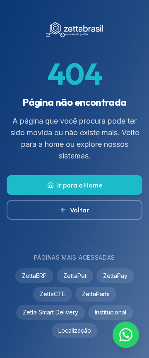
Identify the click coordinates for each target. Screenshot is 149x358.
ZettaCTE (52, 293)
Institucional (110, 312)
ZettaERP (34, 275)
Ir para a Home (79, 185)
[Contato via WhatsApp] (126, 334)
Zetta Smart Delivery (50, 312)
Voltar (79, 210)
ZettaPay (115, 275)
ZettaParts (96, 293)
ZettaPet (75, 275)
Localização (74, 330)
